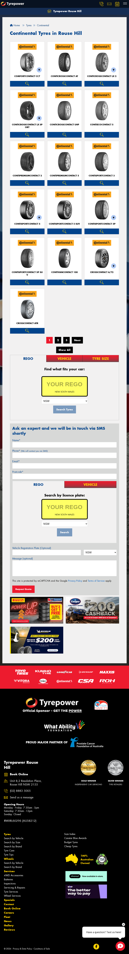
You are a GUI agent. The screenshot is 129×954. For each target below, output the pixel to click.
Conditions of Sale (42, 948)
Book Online (12, 908)
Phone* (30, 450)
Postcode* (17, 472)
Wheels (9, 859)
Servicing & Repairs (14, 887)
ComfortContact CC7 (27, 76)
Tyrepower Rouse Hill (67, 11)
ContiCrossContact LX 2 (101, 76)
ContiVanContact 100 (64, 272)
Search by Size (12, 842)
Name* (16, 440)
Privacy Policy (75, 580)
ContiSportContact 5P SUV (27, 273)
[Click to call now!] (101, 4)
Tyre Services (11, 891)
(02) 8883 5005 (20, 791)
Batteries (8, 879)
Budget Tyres (71, 842)
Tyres (7, 834)
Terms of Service (96, 580)
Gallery (9, 925)
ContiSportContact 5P (101, 224)
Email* (16, 461)
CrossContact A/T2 (101, 272)
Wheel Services (12, 895)
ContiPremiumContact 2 (27, 175)
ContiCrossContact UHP (64, 124)
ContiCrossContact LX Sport (27, 126)
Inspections (10, 883)
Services (9, 871)
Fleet (7, 917)
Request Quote (23, 589)
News (7, 921)
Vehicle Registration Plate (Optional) (31, 548)
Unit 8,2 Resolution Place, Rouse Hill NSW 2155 (26, 782)
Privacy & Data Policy (22, 948)
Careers (9, 912)
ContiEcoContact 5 (101, 124)
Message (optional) (22, 558)
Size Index (69, 834)
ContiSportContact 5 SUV (64, 224)
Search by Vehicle (13, 838)
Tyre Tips (8, 854)
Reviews (9, 929)
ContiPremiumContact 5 (64, 175)
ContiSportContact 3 (102, 175)
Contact (9, 904)
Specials (9, 900)
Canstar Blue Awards (75, 838)
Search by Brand (13, 846)
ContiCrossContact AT (64, 76)
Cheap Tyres (70, 846)
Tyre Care (9, 850)
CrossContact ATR (27, 323)
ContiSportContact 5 (27, 224)
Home (16, 25)
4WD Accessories (13, 875)
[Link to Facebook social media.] (96, 947)
